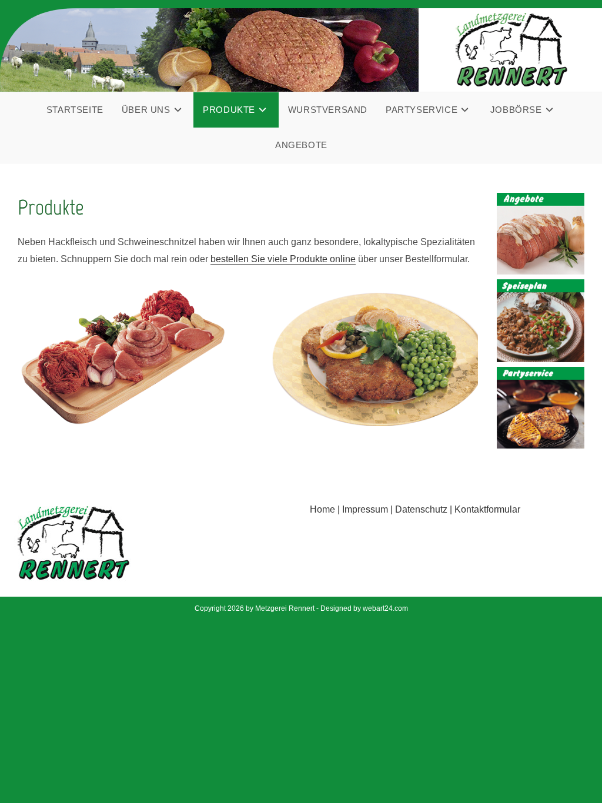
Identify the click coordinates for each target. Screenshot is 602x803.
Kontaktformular (487, 509)
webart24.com (385, 608)
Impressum (365, 509)
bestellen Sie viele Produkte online (283, 259)
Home (322, 509)
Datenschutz (421, 509)
